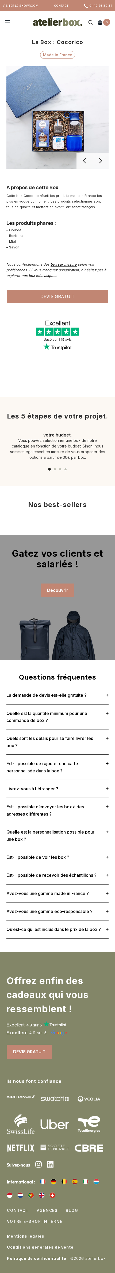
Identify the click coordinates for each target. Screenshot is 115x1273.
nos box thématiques (38, 276)
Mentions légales (25, 1236)
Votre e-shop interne (34, 1221)
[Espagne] (75, 1181)
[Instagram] (38, 1165)
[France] (42, 1181)
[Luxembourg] (96, 1181)
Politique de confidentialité (36, 1258)
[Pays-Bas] (20, 1195)
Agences (47, 1210)
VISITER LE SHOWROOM (20, 6)
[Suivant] (101, 161)
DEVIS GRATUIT (57, 296)
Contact (18, 1210)
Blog (72, 1210)
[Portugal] (31, 1195)
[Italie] (85, 1181)
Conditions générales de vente (40, 1247)
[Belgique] (64, 1181)
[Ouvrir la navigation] (7, 23)
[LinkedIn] (50, 1165)
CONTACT (61, 6)
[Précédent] (84, 161)
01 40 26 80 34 (100, 6)
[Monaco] (9, 1195)
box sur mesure (64, 264)
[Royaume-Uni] (41, 1195)
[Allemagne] (53, 1181)
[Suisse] (52, 1195)
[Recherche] (91, 23)
